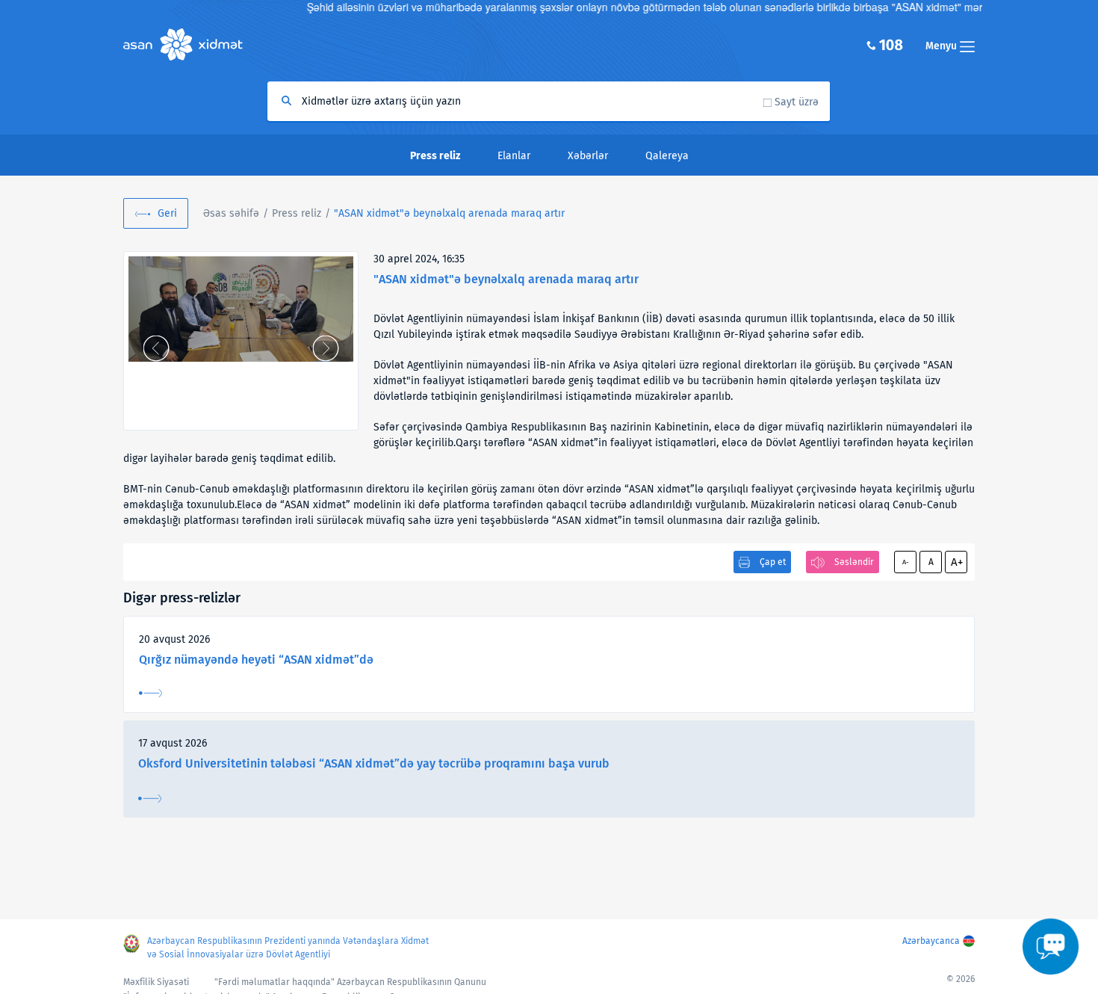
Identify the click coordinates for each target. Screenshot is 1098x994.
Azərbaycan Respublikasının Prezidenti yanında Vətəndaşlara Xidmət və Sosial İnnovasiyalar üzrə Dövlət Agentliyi (288, 948)
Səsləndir (854, 562)
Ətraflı (150, 693)
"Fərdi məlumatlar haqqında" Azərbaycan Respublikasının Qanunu (350, 982)
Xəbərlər (588, 155)
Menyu (942, 46)
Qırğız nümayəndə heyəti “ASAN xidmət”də (256, 659)
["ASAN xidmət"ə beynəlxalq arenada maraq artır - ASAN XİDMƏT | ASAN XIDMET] (240, 309)
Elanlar (513, 155)
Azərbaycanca (931, 941)
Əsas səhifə (231, 213)
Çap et (773, 562)
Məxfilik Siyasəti (156, 982)
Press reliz (296, 213)
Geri (167, 213)
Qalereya (667, 155)
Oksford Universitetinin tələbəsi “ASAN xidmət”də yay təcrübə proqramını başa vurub (374, 763)
